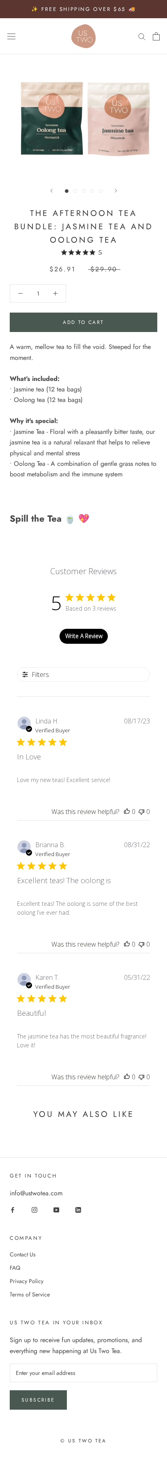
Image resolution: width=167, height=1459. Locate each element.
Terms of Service (30, 1294)
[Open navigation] (11, 36)
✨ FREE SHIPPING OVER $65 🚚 (83, 9)
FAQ (15, 1268)
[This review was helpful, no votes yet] (127, 811)
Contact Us (23, 1254)
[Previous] (51, 190)
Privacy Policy (26, 1281)
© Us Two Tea (83, 1440)
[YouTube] (56, 1209)
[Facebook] (12, 1209)
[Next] (116, 190)
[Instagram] (34, 1209)
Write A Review (84, 636)
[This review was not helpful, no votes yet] (141, 811)
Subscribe (38, 1400)
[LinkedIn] (78, 1209)
